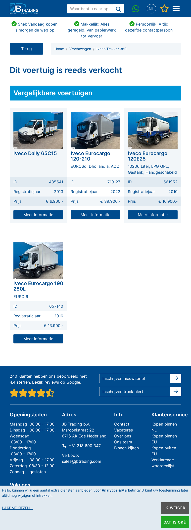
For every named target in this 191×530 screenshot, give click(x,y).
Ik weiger (174, 508)
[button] (151, 8)
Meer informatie (38, 214)
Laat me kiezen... (17, 508)
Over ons (122, 435)
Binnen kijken (126, 447)
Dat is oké (175, 522)
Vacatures (123, 430)
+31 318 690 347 (85, 445)
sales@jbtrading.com (81, 461)
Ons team (123, 441)
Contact (121, 424)
